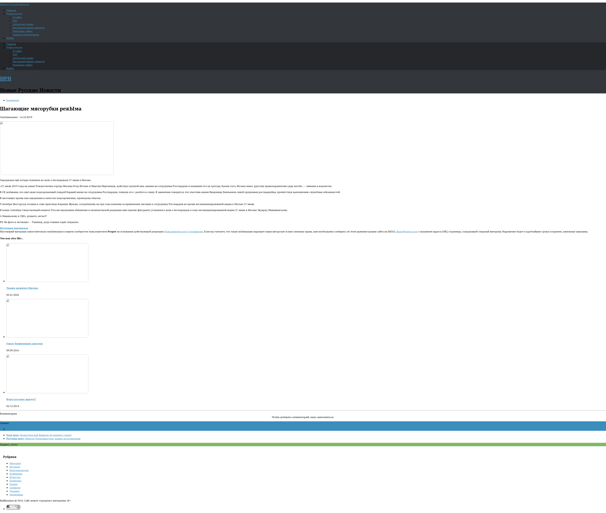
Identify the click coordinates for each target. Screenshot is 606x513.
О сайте (17, 17)
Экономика (16, 494)
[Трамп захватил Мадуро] (47, 281)
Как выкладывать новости (29, 27)
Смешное (15, 487)
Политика (15, 480)
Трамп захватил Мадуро (22, 288)
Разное (13, 484)
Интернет (15, 463)
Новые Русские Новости (14, 4)
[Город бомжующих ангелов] (47, 336)
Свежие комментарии (26, 34)
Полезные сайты (22, 31)
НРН (5, 78)
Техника (14, 491)
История (14, 467)
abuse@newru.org (406, 231)
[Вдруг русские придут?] (47, 392)
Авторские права (23, 24)
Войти (10, 38)
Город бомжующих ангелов (24, 343)
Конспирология (19, 470)
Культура (15, 477)
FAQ (15, 20)
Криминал (12, 100)
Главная (11, 10)
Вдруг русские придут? (21, 399)
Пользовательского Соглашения (183, 231)
